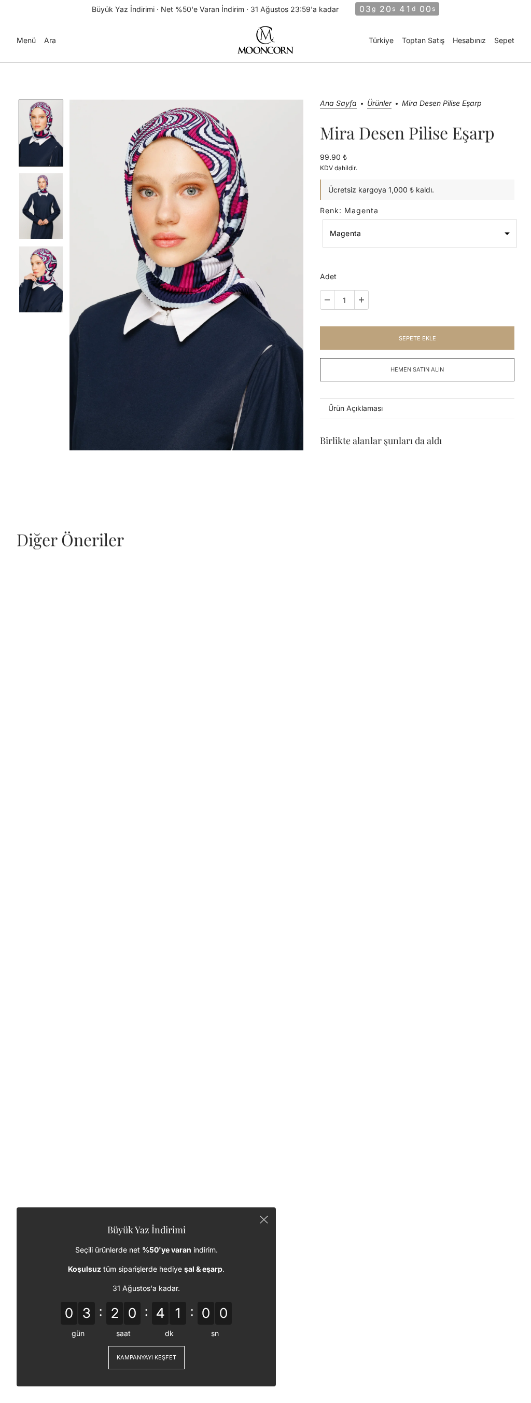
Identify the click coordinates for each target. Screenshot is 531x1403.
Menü (26, 40)
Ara (50, 40)
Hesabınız (469, 40)
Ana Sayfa (338, 103)
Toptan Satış (423, 40)
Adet (328, 276)
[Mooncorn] (265, 40)
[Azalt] (327, 300)
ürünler (379, 103)
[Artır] (361, 300)
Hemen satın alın (417, 369)
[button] (41, 133)
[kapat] (264, 1219)
